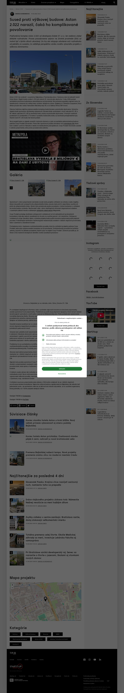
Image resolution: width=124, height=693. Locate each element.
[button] (62, 344)
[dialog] (62, 346)
